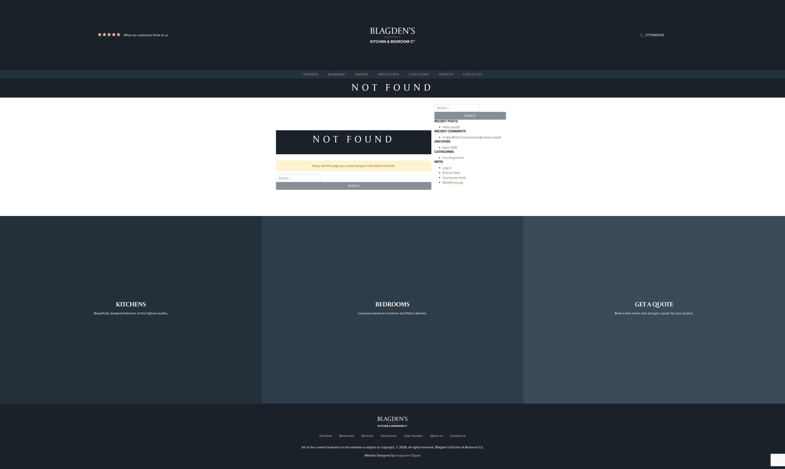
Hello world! (451, 127)
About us (446, 74)
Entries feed (451, 173)
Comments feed (454, 178)
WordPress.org (453, 183)
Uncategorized (453, 158)
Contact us (472, 74)
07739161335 (655, 35)
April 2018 (450, 148)
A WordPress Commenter (460, 137)
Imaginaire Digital (408, 455)
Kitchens (310, 74)
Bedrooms (336, 74)
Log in (447, 168)
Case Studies (419, 74)
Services (361, 74)
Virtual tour (388, 74)
